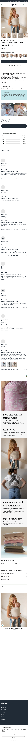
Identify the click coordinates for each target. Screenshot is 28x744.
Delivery (3, 712)
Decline (13, 737)
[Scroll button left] (3, 109)
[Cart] (26, 4)
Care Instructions (5, 716)
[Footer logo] (4, 704)
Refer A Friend (4, 724)
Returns (3, 714)
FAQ (2, 587)
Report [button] (14, 178)
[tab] (16, 155)
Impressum (3, 719)
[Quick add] (2, 625)
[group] (14, 120)
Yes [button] (11, 178)
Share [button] (17, 178)
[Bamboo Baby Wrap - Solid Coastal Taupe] (14, 610)
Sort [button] (2, 150)
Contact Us (3, 709)
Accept (13, 734)
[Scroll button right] (25, 109)
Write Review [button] (14, 126)
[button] (14, 40)
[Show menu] (1, 4)
